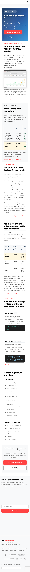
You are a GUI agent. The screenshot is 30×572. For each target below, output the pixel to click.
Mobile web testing (11, 412)
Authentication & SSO (11, 385)
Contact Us (21, 550)
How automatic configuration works (14, 216)
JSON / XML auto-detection (13, 428)
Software (17, 548)
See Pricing (9, 37)
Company (3, 548)
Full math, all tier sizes (10, 293)
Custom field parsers (11, 388)
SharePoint (9, 436)
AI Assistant (8, 333)
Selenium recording (11, 439)
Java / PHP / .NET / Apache (13, 431)
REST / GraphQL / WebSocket (13, 425)
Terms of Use (4, 550)
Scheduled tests (10, 409)
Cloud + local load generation (13, 407)
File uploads (9, 391)
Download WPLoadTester (13, 32)
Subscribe (15, 511)
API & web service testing (12, 396)
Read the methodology (10, 100)
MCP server (8, 364)
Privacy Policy (13, 550)
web (6, 2)
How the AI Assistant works (11, 159)
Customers (10, 548)
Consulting (24, 548)
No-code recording (11, 383)
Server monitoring (10, 418)
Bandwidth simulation (11, 415)
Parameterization (10, 393)
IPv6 (7, 433)
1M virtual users (10, 404)
